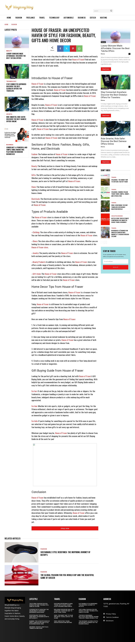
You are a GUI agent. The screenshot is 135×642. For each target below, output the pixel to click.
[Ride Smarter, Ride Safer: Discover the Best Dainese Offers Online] (17, 104)
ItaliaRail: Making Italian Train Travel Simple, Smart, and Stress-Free (120, 194)
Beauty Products (39, 262)
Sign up (115, 267)
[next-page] (105, 242)
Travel (113, 177)
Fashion (14, 24)
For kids (34, 421)
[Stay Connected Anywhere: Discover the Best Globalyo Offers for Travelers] (17, 71)
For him (34, 406)
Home (6, 24)
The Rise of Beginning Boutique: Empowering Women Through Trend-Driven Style (88, 617)
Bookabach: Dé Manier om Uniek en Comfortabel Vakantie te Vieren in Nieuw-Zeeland (120, 233)
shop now (65, 528)
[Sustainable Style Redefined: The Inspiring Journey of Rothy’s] (21, 552)
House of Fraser (78, 59)
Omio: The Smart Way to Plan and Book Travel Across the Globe (63, 617)
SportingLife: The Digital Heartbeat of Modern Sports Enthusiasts (39, 617)
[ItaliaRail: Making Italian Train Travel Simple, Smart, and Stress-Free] (105, 193)
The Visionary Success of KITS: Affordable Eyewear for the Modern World (88, 622)
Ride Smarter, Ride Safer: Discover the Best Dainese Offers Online (16, 119)
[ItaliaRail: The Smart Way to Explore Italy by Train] (105, 180)
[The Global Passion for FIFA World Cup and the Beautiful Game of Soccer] (21, 575)
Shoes (35, 241)
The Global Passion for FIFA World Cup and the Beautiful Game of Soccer (67, 576)
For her (34, 391)
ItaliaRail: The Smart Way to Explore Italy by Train (119, 181)
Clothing (36, 232)
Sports (9, 114)
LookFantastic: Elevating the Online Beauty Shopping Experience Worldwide (39, 611)
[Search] (111, 11)
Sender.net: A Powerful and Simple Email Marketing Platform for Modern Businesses (16, 150)
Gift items (37, 273)
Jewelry (35, 253)
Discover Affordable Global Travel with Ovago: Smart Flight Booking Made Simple (63, 605)
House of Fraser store (40, 247)
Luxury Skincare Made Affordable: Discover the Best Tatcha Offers (16, 55)
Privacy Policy (111, 614)
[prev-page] (102, 242)
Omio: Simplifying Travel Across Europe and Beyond (63, 621)
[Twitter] (66, 48)
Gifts (34, 175)
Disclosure (109, 621)
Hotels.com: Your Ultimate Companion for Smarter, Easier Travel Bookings (120, 220)
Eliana (103, 54)
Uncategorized (117, 216)
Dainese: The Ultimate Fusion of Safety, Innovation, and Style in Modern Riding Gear (39, 622)
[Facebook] (60, 48)
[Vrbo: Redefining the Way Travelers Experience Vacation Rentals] (105, 206)
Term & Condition (112, 617)
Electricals (36, 198)
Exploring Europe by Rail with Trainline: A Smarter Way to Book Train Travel (64, 611)
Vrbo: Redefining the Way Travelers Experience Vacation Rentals (119, 207)
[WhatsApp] (79, 48)
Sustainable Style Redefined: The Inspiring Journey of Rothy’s (65, 553)
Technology (11, 81)
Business (9, 144)
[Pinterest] (73, 48)
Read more (105, 69)
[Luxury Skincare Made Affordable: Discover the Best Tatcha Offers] (17, 40)
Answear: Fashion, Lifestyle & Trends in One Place (38, 627)
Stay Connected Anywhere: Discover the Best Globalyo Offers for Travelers (16, 87)
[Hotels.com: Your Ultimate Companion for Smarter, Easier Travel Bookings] (105, 219)
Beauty (9, 51)
